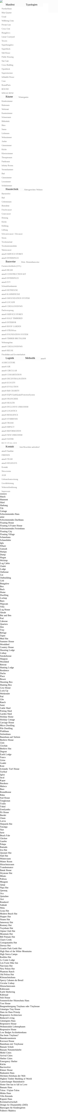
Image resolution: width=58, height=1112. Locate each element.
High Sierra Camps (8, 954)
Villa (2, 607)
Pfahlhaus (4, 731)
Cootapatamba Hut (8, 942)
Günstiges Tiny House (10, 1009)
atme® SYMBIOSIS (10, 419)
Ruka (2, 795)
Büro (3, 125)
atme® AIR (6, 367)
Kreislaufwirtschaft (8, 1102)
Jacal (2, 777)
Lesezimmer (6, 182)
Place (2, 676)
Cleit (2, 743)
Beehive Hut (5, 748)
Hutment (4, 499)
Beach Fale (5, 835)
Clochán (3, 746)
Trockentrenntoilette (9, 246)
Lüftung (5, 230)
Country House (7, 647)
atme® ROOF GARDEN (11, 326)
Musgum (4, 882)
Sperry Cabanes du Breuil (11, 980)
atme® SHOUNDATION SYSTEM (16, 298)
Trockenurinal (7, 242)
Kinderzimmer (7, 101)
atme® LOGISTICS (9, 411)
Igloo (2, 775)
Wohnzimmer (7, 137)
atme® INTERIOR (9, 322)
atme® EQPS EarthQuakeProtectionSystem (18, 395)
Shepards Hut (6, 824)
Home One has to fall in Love (13, 1084)
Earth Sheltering (7, 992)
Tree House (5, 1003)
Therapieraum (7, 157)
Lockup (3, 598)
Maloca (3, 786)
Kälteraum (5, 989)
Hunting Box (6, 685)
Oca (2, 893)
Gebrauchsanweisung (10, 479)
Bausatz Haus (6, 1087)
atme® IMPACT (8, 427)
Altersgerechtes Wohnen (33, 190)
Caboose (4, 621)
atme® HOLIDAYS (9, 463)
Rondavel (4, 902)
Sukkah (3, 905)
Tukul (2, 806)
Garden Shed (6, 714)
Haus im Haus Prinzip (10, 1012)
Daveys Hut (5, 945)
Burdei (3, 815)
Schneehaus (5, 537)
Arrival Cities (6, 1055)
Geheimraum (6, 202)
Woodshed (4, 644)
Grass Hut (4, 911)
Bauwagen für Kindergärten (12, 1108)
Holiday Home (6, 717)
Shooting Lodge (7, 650)
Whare (3, 546)
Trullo (3, 803)
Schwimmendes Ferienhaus (12, 528)
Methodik (30, 358)
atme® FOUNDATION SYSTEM (15, 334)
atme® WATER (8, 439)
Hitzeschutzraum (7, 986)
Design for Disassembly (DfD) (14, 1105)
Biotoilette (5, 206)
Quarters (4, 624)
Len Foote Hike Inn (9, 963)
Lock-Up (4, 691)
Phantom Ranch (7, 971)
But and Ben (5, 615)
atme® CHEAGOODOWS (12, 306)
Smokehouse (5, 656)
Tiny (2, 630)
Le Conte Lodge (7, 960)
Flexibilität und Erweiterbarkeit (13, 354)
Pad (1, 696)
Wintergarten (23, 97)
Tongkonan (5, 801)
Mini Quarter (7, 13)
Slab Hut (4, 856)
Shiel (2, 502)
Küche (4, 149)
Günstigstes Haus (7, 1021)
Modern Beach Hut (8, 914)
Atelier (4, 141)
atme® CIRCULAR (9, 371)
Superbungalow (8, 45)
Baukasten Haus (7, 1073)
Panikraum (6, 161)
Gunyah (3, 549)
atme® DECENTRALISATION (14, 379)
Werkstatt (5, 109)
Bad (3, 173)
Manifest (10, 4)
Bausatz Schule (7, 1047)
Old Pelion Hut (7, 974)
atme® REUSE (7, 350)
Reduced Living (7, 1018)
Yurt (2, 830)
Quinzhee (4, 896)
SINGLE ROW (8, 93)
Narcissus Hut (6, 966)
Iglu (2, 543)
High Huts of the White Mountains (16, 951)
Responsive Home (8, 1029)
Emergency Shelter (8, 1061)
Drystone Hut (6, 873)
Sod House (5, 798)
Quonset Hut (5, 853)
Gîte (2, 699)
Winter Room (6, 861)
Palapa (3, 844)
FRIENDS (6, 455)
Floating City (6, 531)
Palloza (3, 879)
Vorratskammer (7, 169)
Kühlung (5, 226)
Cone (4, 81)
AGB (4, 475)
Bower (3, 679)
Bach (2, 589)
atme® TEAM (7, 459)
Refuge (3, 633)
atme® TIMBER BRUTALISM (14, 338)
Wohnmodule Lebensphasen (12, 1026)
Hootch (3, 494)
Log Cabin (5, 563)
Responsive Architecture (11, 1015)
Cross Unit (6, 29)
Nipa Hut (4, 887)
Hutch (2, 497)
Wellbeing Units (8, 21)
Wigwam (4, 604)
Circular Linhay (7, 983)
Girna (2, 760)
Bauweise (11, 261)
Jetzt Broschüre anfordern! (29, 447)
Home (2, 592)
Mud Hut (4, 638)
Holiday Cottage (7, 719)
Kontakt (10, 446)
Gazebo (3, 841)
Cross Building (7, 65)
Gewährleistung (8, 483)
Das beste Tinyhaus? (9, 1035)
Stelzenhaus (5, 734)
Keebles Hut (5, 957)
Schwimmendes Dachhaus (12, 520)
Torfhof (3, 772)
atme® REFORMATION (11, 431)
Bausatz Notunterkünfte (10, 1050)
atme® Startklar (8, 451)
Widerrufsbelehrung (9, 487)
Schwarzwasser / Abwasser (12, 234)
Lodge (3, 569)
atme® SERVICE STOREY (12, 254)
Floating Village (7, 534)
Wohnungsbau (7, 342)
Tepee (2, 636)
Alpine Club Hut (7, 931)
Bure (2, 789)
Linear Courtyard (8, 37)
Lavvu (3, 821)
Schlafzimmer (7, 186)
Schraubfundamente (9, 286)
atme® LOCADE (8, 302)
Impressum (6, 491)
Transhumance (6, 867)
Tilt (1, 508)
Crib (2, 580)
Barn (2, 601)
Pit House (4, 812)
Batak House (5, 870)
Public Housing (8, 57)
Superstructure (7, 73)
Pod (2, 618)
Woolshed (4, 662)
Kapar (2, 780)
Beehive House (7, 740)
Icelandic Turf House (9, 769)
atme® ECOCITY (8, 383)
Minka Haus (5, 1093)
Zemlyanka (5, 809)
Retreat (3, 664)
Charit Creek (6, 940)
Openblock (6, 69)
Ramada (3, 847)
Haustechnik (12, 189)
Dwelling (4, 595)
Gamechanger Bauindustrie (12, 1081)
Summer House (7, 641)
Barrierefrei (6, 194)
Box (2, 586)
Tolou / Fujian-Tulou (9, 1090)
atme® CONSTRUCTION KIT (14, 274)
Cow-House (5, 688)
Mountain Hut (6, 934)
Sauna (4, 129)
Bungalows (6, 33)
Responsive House (8, 1024)
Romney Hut (6, 925)
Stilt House (6, 53)
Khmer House (6, 1070)
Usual (4, 17)
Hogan (3, 557)
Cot (1, 575)
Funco (3, 757)
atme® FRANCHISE (10, 399)
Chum (2, 818)
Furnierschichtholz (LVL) (11, 266)
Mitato (3, 876)
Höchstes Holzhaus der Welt (12, 1076)
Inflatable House (8, 77)
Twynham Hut (6, 928)
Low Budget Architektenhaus (13, 1032)
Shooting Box (6, 682)
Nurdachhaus (7, 9)
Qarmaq (3, 890)
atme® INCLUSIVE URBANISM (15, 407)
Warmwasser (6, 250)
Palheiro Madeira (8, 1110)
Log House (5, 609)
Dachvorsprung (8, 310)
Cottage (3, 511)
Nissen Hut (5, 919)
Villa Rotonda (6, 1096)
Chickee (3, 838)
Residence (4, 670)
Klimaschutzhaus (7, 977)
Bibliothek (6, 121)
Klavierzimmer (7, 153)
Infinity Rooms (7, 165)
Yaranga (3, 827)
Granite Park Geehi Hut (11, 948)
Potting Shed (6, 711)
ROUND (5, 89)
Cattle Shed (5, 708)
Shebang (4, 505)
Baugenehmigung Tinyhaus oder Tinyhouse (20, 1006)
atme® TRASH (8, 423)
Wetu (2, 908)
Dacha (3, 673)
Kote (2, 766)
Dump (3, 554)
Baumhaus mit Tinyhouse (11, 1044)
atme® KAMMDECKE (11, 294)
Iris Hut (3, 850)
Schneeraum (6, 117)
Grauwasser (6, 214)
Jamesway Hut (6, 922)
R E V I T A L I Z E (9, 443)
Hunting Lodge (7, 667)
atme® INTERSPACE (10, 258)
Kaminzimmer (7, 113)
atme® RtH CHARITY (10, 391)
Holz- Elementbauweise (30, 262)
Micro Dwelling (7, 725)
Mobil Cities (5, 1053)
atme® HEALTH (8, 403)
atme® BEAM (7, 270)
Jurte (2, 832)
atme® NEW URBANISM (12, 435)
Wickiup (4, 560)
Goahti (3, 763)
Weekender (5, 693)
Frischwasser (7, 210)
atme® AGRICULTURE (24, 360)
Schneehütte (5, 540)
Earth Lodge (5, 754)
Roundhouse (5, 792)
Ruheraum (6, 105)
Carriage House (7, 722)
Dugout (3, 751)
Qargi (2, 885)
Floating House (7, 523)
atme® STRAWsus (9, 330)
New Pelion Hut (7, 969)
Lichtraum (5, 133)
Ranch (3, 702)
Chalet (3, 566)
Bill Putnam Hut (7, 937)
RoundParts (6, 85)
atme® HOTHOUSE (10, 290)
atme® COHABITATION (12, 375)
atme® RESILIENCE (10, 415)
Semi (2, 705)
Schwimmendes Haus (9, 514)
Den (2, 627)
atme (2, 517)
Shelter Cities (6, 1058)
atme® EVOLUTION (10, 387)
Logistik (10, 358)
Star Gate (5, 61)
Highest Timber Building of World (16, 1079)
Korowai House (7, 1041)
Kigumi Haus (6, 1099)
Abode (3, 612)
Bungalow (4, 583)
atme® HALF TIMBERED (12, 318)
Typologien (31, 4)
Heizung (5, 218)
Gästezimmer (7, 145)
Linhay (3, 653)
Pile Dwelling (6, 728)
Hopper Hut (5, 916)
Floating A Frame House (11, 525)
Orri (2, 899)
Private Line (6, 25)
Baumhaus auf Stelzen (10, 737)
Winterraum (5, 858)
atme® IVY (6, 282)
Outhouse (4, 572)
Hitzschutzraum (7, 864)
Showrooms (6, 471)
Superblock (6, 49)
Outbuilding (5, 578)
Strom (4, 238)
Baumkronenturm (8, 1038)
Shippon (4, 659)
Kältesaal (4, 995)
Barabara (4, 783)
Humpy (3, 552)
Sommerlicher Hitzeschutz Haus (14, 1000)
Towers (4, 41)
